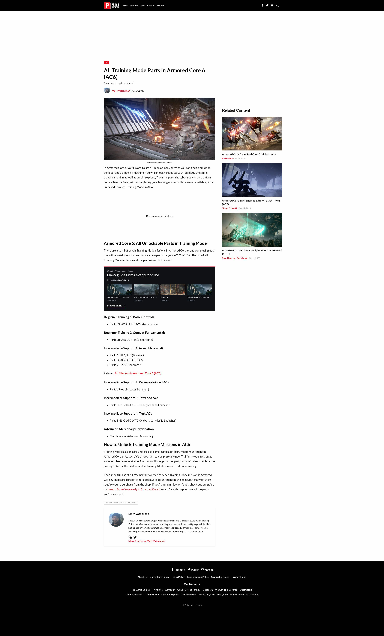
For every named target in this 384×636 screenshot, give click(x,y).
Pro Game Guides (141, 589)
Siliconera (208, 589)
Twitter (194, 569)
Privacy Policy (239, 576)
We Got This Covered (226, 589)
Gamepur (170, 589)
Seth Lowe (242, 258)
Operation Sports (170, 594)
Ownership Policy (220, 576)
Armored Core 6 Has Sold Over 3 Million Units (249, 154)
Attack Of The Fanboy (188, 589)
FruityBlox (222, 594)
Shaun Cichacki (229, 208)
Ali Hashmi (227, 158)
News (125, 5)
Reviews (150, 5)
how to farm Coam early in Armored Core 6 (134, 489)
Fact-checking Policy (198, 576)
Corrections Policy (159, 576)
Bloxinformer (237, 594)
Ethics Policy (178, 576)
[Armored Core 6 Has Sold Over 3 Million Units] (252, 134)
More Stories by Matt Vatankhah (146, 540)
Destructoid (246, 589)
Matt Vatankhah (121, 90)
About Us (161, 4)
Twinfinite (157, 589)
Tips (143, 5)
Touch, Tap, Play (206, 594)
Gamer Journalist (134, 594)
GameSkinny (152, 594)
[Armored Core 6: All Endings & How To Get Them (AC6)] (252, 180)
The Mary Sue (188, 594)
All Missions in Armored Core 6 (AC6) (138, 373)
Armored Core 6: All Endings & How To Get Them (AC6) (251, 202)
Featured (134, 5)
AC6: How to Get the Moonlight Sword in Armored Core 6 (252, 252)
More (162, 7)
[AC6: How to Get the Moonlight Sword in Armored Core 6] (252, 230)
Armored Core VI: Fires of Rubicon (121, 503)
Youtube (208, 569)
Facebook (179, 569)
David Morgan (229, 258)
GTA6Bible (252, 594)
